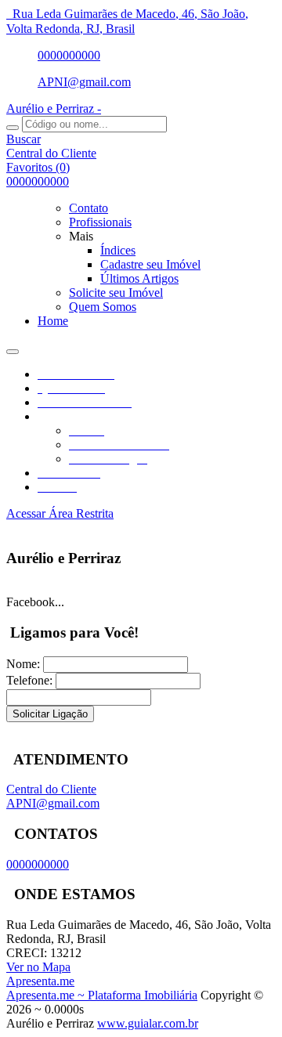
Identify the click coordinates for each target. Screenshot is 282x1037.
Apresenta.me (40, 981)
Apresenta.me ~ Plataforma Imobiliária (101, 995)
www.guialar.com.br (147, 1023)
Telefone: (29, 680)
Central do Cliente (51, 789)
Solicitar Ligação (50, 714)
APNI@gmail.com (84, 82)
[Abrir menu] (12, 347)
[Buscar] (12, 127)
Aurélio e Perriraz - (53, 108)
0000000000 (69, 55)
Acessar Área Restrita (60, 513)
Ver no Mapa (38, 967)
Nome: (23, 663)
